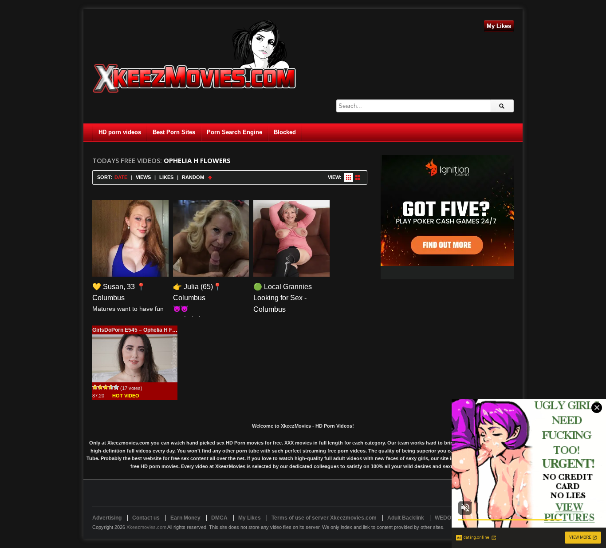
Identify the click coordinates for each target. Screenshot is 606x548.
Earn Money (185, 518)
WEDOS (445, 518)
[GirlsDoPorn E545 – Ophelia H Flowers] (135, 358)
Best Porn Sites (174, 132)
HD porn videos (119, 132)
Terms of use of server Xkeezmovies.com (324, 518)
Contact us (146, 518)
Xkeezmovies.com (146, 527)
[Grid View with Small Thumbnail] (348, 177)
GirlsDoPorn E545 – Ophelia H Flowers (140, 330)
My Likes (499, 26)
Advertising (107, 518)
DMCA (219, 518)
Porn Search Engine (234, 132)
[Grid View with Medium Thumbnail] (357, 177)
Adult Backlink (405, 518)
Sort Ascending (210, 177)
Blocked (285, 132)
